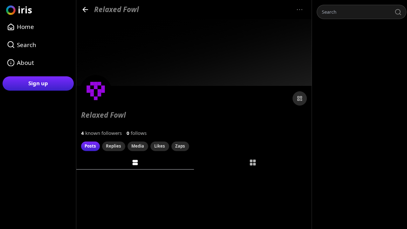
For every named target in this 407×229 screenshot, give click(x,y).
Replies (113, 146)
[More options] (300, 10)
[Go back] (85, 9)
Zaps (180, 146)
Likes (159, 146)
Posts (90, 146)
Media (137, 146)
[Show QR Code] (300, 98)
